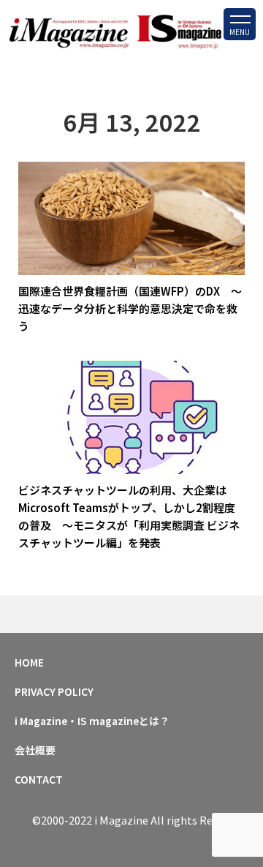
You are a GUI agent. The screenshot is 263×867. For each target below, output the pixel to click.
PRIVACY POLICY (54, 691)
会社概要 (35, 750)
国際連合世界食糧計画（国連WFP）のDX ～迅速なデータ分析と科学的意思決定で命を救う (130, 308)
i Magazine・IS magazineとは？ (92, 720)
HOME (29, 662)
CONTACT (39, 779)
